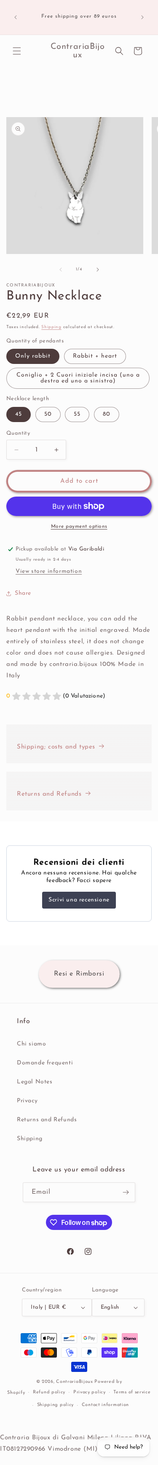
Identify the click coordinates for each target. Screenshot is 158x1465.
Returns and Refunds (49, 794)
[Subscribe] (125, 1192)
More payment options (79, 526)
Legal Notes (35, 1082)
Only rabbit (33, 356)
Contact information (105, 1405)
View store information (49, 571)
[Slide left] (60, 269)
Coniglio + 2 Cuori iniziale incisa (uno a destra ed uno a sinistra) (78, 378)
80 (106, 414)
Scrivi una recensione (79, 900)
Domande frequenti (45, 1063)
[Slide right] (97, 269)
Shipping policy (55, 1405)
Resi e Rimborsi (79, 973)
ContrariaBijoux (74, 1381)
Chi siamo (31, 1044)
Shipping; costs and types (56, 747)
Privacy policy (89, 1392)
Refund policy (49, 1392)
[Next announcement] (142, 17)
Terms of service (131, 1392)
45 (18, 414)
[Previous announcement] (15, 17)
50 (48, 414)
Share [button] (23, 593)
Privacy (27, 1101)
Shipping (51, 327)
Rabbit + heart (95, 356)
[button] (17, 51)
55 (77, 414)
